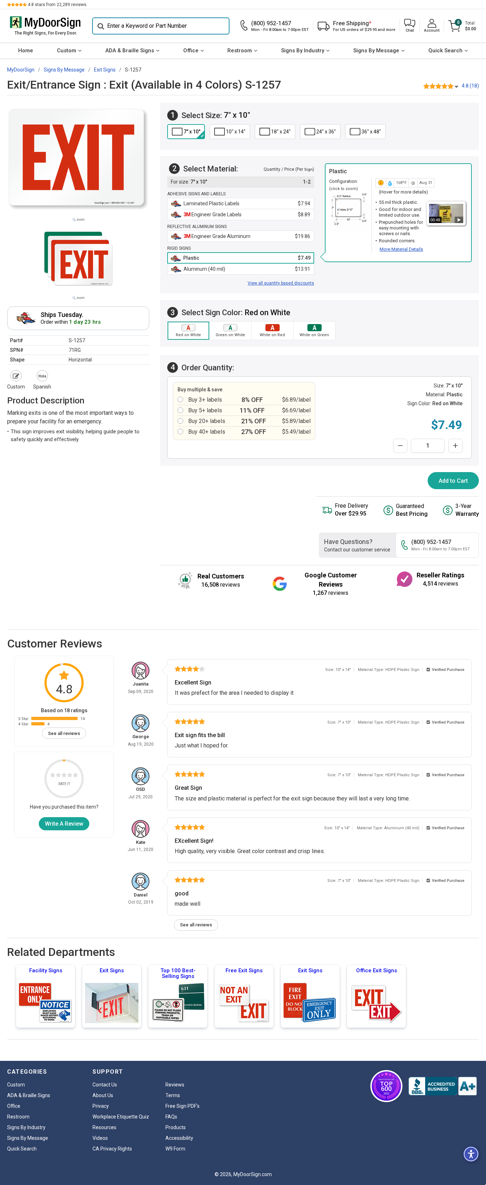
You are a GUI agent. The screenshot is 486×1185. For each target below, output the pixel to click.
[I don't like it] (58, 776)
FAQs (171, 1117)
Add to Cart (453, 480)
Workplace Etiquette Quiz (121, 1117)
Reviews (174, 1085)
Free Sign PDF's (182, 1106)
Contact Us (105, 1085)
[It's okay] (64, 776)
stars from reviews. (58, 4)
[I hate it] (53, 776)
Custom (66, 50)
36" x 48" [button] (371, 131)
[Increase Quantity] (455, 446)
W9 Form (175, 1149)
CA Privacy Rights (112, 1149)
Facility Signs (45, 970)
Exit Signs (112, 970)
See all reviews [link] (64, 733)
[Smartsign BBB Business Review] (442, 1086)
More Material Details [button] (401, 249)
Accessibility (179, 1138)
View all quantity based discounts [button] (281, 283)
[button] (409, 26)
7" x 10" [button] (192, 131)
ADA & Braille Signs (129, 50)
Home (25, 50)
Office (191, 50)
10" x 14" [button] (235, 131)
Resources (104, 1127)
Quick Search (445, 50)
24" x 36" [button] (326, 131)
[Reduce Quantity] (400, 446)
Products (175, 1127)
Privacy (101, 1106)
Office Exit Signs (376, 970)
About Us (103, 1095)
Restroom (239, 50)
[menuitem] (25, 51)
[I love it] (75, 776)
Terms (172, 1095)
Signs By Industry (302, 50)
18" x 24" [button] (281, 131)
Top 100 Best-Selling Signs (178, 973)
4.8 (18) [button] (470, 86)
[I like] (70, 776)
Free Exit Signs (244, 970)
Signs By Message (376, 50)
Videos (100, 1138)
